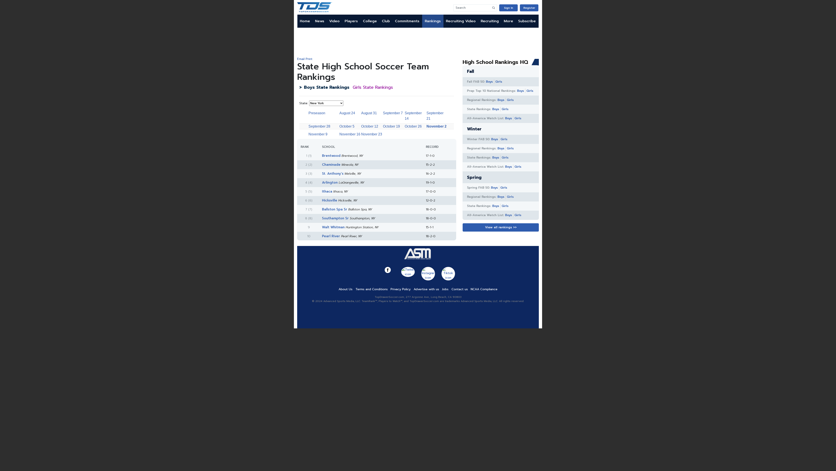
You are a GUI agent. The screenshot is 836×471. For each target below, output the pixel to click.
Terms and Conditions (372, 289)
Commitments (407, 21)
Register (529, 8)
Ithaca (327, 191)
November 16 (349, 134)
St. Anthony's (333, 173)
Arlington (330, 182)
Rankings (433, 21)
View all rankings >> (501, 227)
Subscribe (527, 21)
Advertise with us (426, 289)
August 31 (369, 113)
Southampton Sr (335, 218)
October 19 (391, 126)
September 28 (319, 126)
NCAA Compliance (484, 289)
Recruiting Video (461, 21)
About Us (345, 289)
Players (351, 21)
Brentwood (331, 155)
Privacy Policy (401, 289)
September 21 (434, 115)
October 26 (413, 126)
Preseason (316, 113)
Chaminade (331, 164)
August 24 (347, 113)
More (508, 21)
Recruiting (490, 21)
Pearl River (331, 236)
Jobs (445, 289)
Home (305, 21)
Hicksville (329, 200)
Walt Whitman (333, 227)
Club (386, 21)
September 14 (413, 115)
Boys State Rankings (326, 87)
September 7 (393, 113)
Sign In (508, 8)
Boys (489, 81)
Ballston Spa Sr (334, 209)
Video (334, 21)
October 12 (369, 126)
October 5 (346, 126)
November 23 (371, 134)
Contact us (460, 289)
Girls (498, 81)
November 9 (317, 134)
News (319, 21)
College (370, 21)
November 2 (436, 126)
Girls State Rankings (373, 87)
